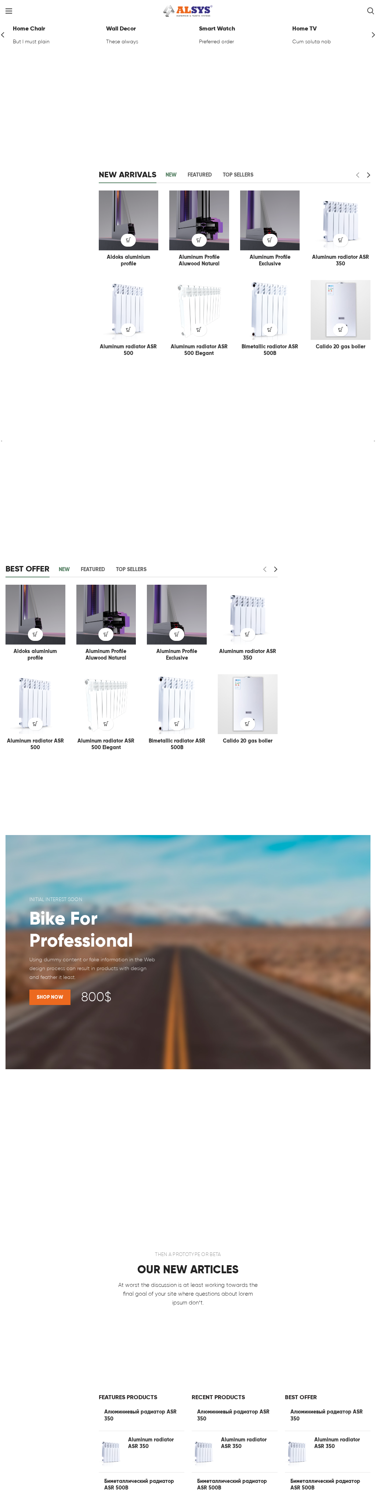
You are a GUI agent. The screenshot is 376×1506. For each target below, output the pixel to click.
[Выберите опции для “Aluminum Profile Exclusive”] (270, 240)
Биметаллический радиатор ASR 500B (139, 1484)
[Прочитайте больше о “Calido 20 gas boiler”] (340, 329)
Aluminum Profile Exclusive (270, 260)
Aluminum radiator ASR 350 (340, 260)
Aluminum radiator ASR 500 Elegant (199, 350)
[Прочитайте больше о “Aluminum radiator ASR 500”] (128, 329)
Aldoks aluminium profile (128, 260)
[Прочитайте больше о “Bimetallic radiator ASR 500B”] (270, 329)
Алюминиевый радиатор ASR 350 (140, 1415)
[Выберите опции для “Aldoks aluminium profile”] (128, 240)
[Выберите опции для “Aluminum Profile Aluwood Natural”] (199, 240)
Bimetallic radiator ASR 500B (270, 350)
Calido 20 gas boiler (340, 347)
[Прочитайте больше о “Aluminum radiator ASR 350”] (340, 240)
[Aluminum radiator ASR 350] (111, 1452)
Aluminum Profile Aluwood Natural (199, 260)
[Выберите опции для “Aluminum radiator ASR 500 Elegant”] (199, 329)
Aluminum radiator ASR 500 (128, 350)
